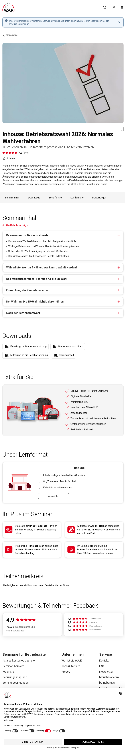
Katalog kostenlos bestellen (19, 660)
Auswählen (53, 496)
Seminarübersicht (13, 666)
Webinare (8, 671)
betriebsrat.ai (107, 682)
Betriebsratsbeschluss (70, 346)
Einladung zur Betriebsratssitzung (28, 346)
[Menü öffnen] (122, 7)
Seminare (12, 35)
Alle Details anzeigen (17, 225)
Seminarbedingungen (15, 682)
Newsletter (106, 671)
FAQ (101, 666)
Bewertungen (99, 197)
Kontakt (104, 660)
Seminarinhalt (12, 197)
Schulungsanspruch (14, 677)
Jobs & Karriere (70, 666)
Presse (65, 671)
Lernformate (77, 197)
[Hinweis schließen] (119, 22)
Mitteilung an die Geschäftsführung (29, 355)
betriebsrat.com (109, 677)
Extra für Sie (55, 197)
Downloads (34, 197)
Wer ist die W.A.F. (71, 660)
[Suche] (105, 7)
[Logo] (8, 7)
